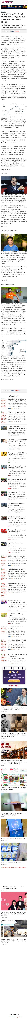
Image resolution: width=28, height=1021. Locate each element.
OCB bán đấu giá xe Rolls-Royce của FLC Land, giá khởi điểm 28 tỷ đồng (17, 401)
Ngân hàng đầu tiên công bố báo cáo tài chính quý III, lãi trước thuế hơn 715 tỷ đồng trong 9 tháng (17, 585)
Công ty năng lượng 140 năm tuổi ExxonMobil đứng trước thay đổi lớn (17, 518)
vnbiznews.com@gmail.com (15, 1017)
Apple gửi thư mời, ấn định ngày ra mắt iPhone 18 (13, 838)
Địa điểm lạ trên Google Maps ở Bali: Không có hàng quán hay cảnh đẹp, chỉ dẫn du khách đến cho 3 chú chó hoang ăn (13, 941)
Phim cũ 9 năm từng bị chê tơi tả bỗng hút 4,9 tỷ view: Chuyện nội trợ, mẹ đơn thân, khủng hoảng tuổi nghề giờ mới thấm (14, 914)
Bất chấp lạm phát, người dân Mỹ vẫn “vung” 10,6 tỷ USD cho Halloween (17, 467)
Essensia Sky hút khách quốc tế (16, 492)
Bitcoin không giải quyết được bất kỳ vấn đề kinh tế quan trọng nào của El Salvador (17, 642)
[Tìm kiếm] (24, 2)
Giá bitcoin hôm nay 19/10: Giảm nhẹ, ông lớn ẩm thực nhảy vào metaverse (16, 414)
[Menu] (26, 2)
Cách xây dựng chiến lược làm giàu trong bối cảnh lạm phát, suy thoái (17, 558)
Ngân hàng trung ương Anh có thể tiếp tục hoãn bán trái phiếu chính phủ (17, 571)
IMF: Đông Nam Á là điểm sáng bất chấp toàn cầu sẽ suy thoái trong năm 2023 (17, 441)
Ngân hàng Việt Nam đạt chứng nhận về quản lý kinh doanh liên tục (16, 602)
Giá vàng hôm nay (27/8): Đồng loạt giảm (11, 862)
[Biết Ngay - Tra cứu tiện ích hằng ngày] (14, 6)
